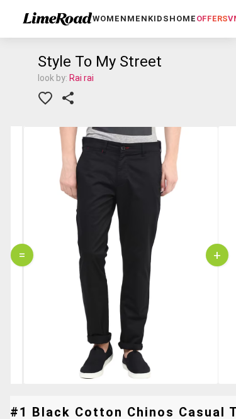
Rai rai (81, 78)
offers (212, 18)
